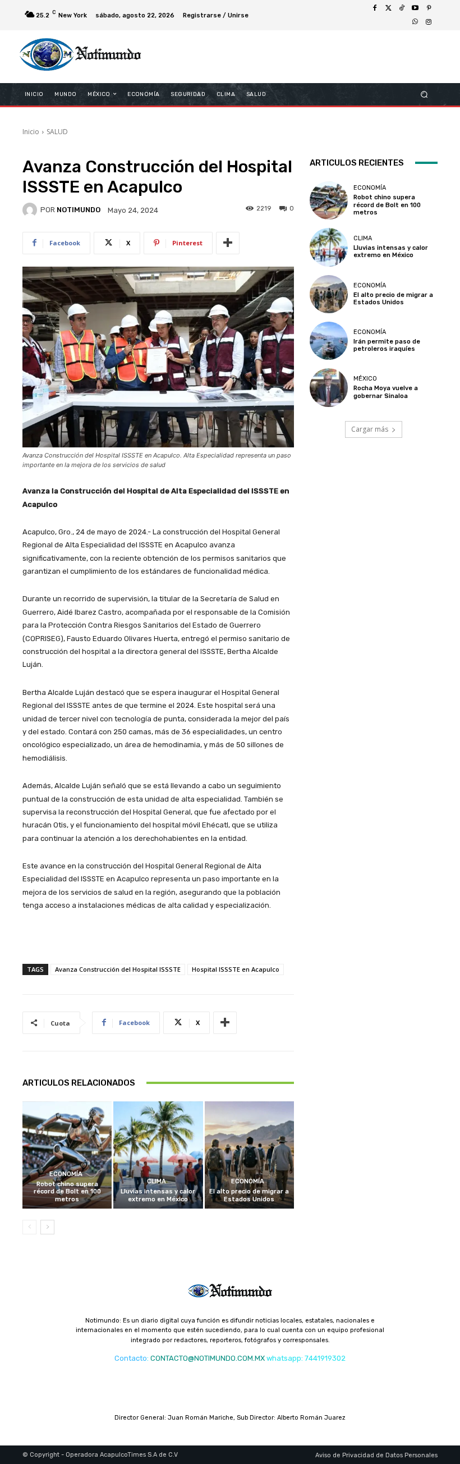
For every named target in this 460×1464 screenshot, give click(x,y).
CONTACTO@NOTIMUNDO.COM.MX (207, 1358)
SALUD (57, 131)
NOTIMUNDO (78, 209)
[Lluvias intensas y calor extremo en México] (158, 1155)
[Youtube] (415, 8)
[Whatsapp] (415, 22)
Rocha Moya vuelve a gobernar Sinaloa (385, 392)
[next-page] (47, 1227)
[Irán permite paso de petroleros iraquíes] (329, 341)
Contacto (130, 1358)
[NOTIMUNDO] (31, 210)
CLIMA (156, 1181)
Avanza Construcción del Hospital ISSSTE (118, 969)
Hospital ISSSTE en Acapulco (235, 969)
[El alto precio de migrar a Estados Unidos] (249, 1155)
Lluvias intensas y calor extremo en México (158, 1195)
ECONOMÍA (65, 1174)
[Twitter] (388, 8)
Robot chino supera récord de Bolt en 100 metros (67, 1191)
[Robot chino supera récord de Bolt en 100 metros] (67, 1155)
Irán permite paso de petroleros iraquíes (386, 345)
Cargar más (369, 429)
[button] (424, 94)
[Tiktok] (401, 8)
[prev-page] (29, 1227)
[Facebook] (374, 8)
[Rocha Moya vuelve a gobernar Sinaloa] (329, 387)
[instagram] (428, 22)
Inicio (30, 131)
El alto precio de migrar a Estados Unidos (249, 1195)
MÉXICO (365, 379)
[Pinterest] (428, 8)
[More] (228, 243)
